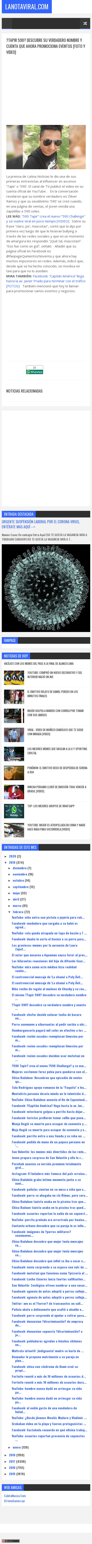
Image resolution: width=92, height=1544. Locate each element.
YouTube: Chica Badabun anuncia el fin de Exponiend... (49, 1099)
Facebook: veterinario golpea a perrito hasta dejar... (48, 1111)
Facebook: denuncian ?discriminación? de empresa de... (47, 1323)
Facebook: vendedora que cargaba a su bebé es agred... (45, 925)
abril (16, 899)
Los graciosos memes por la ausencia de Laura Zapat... (44, 947)
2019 (12, 862)
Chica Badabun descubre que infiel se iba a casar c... (49, 1260)
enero (17, 1447)
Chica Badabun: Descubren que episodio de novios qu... (47, 1079)
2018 (12, 1455)
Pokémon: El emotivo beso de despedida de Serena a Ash (57, 770)
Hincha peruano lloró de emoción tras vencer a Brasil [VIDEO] (56, 789)
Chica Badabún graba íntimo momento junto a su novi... (46, 1181)
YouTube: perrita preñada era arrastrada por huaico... (49, 1219)
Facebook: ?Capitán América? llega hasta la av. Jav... (48, 1105)
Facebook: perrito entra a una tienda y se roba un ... (48, 1136)
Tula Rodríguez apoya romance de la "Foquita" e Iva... (49, 1087)
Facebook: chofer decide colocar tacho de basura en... (46, 1016)
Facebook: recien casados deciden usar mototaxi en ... (48, 1057)
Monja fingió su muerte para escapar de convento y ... (49, 1123)
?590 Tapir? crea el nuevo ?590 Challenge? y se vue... (49, 1065)
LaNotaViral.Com (26, 6)
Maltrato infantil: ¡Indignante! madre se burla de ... (48, 1350)
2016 (12, 1467)
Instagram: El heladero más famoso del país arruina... (49, 1173)
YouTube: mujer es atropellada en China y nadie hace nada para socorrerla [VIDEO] (56, 827)
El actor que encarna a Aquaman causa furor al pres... (50, 955)
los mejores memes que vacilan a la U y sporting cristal (57, 751)
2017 (12, 1461)
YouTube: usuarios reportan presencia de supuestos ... (48, 1437)
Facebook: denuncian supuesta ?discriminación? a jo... (47, 1333)
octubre (19, 880)
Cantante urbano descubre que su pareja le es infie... (49, 1225)
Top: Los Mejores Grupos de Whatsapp (51, 806)
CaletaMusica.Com (15, 1495)
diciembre (20, 867)
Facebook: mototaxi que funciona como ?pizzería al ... (50, 1273)
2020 (13, 856)
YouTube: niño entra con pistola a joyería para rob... (48, 917)
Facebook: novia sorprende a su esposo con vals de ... (49, 1267)
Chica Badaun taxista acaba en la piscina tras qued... (49, 1207)
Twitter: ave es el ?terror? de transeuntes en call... (47, 1303)
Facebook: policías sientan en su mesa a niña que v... (49, 1189)
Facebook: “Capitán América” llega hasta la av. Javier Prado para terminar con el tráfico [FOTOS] (46, 281)
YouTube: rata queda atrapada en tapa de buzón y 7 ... (49, 933)
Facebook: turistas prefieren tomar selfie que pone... (49, 1117)
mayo (17, 893)
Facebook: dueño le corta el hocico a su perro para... (49, 939)
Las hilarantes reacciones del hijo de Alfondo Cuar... (48, 961)
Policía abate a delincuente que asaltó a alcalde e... (48, 1309)
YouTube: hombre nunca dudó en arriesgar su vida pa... (47, 1390)
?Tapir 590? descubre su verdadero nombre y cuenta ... (49, 1006)
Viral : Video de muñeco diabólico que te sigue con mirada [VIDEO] (55, 731)
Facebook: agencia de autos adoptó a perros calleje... (49, 1291)
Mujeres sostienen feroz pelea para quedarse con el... (49, 1071)
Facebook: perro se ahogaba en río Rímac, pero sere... (50, 1195)
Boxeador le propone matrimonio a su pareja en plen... (45, 1358)
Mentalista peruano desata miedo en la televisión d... (49, 1093)
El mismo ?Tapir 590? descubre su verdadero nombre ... (49, 996)
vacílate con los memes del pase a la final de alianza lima (38, 663)
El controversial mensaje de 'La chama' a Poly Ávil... (47, 976)
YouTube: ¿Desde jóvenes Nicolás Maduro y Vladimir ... (49, 1417)
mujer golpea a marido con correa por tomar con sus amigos (55, 712)
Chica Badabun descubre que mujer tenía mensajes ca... (47, 1243)
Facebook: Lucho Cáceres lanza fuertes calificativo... (49, 1279)
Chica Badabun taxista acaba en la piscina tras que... (49, 1201)
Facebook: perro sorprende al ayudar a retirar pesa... (49, 1315)
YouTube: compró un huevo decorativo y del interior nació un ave (54, 674)
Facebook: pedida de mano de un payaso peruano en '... (48, 1144)
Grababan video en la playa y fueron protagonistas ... (49, 1423)
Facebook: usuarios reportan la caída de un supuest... (50, 1213)
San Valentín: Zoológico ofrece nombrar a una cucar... (49, 1285)
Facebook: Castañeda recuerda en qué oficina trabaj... (49, 1429)
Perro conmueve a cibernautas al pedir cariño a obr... (49, 1024)
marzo (17, 905)
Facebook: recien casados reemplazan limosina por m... (47, 1048)
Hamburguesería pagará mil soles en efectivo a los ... (49, 1030)
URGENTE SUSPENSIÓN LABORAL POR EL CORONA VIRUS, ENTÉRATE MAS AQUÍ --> (40, 524)
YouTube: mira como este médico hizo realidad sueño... (44, 969)
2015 (12, 1473)
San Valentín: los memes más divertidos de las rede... (49, 1151)
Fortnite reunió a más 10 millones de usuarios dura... (49, 1382)
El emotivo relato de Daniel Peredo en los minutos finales (52, 693)
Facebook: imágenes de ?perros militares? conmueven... (41, 1233)
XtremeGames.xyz (14, 1500)
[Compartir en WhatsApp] (34, 372)
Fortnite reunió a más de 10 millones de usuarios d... (49, 1376)
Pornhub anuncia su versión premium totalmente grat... (46, 1165)
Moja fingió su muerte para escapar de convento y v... (49, 1129)
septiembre (21, 886)
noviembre (20, 874)
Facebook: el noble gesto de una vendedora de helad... (44, 1410)
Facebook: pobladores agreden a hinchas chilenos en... (47, 1343)
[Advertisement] (46, 86)
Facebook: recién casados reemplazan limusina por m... (47, 1038)
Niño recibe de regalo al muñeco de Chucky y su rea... (49, 988)
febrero (18, 911)
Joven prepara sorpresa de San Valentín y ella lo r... (47, 1157)
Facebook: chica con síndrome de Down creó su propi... (45, 1368)
